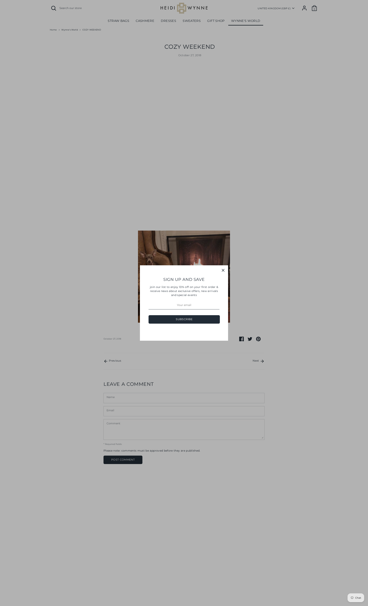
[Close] (223, 270)
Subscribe (184, 319)
